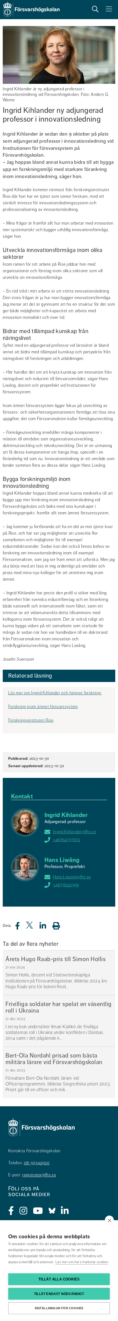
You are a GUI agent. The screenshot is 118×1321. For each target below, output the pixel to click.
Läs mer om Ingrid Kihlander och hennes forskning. (55, 693)
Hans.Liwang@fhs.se (72, 877)
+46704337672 (66, 840)
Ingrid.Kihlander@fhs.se (74, 832)
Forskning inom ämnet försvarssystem (43, 706)
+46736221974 (66, 885)
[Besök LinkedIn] (65, 1210)
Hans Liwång (61, 860)
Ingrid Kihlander (66, 815)
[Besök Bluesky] (52, 1210)
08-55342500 (36, 1163)
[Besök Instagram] (23, 1210)
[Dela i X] (30, 927)
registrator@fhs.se (39, 1175)
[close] (109, 1220)
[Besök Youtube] (38, 1210)
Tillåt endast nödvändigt (59, 1294)
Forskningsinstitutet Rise (31, 720)
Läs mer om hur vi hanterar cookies (81, 1262)
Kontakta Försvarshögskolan (34, 1151)
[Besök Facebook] (11, 1210)
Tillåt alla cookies (59, 1279)
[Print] (58, 925)
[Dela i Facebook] (20, 927)
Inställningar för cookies (59, 1308)
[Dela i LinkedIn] (46, 927)
